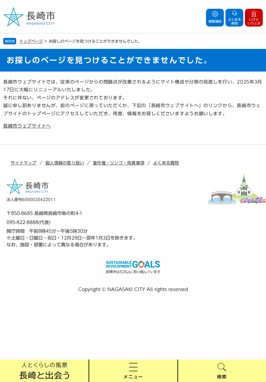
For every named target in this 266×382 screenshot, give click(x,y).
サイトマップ (24, 163)
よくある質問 (166, 163)
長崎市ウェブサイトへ (27, 126)
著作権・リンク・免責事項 (118, 163)
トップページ (31, 41)
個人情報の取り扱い (64, 163)
